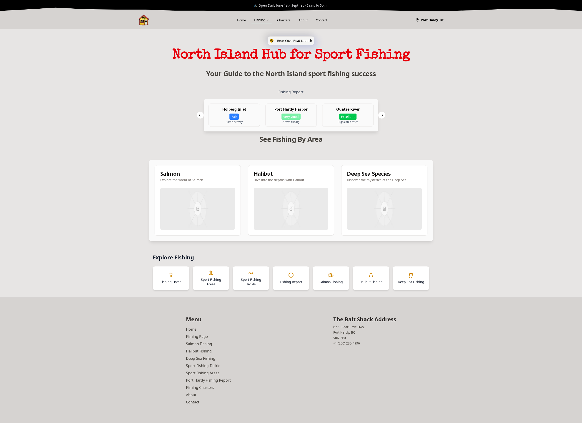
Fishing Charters (200, 387)
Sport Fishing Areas (202, 372)
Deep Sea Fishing (200, 358)
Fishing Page (197, 336)
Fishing (259, 20)
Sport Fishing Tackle (203, 365)
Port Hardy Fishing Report (208, 380)
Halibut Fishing (199, 351)
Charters (283, 20)
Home (241, 20)
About (303, 20)
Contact (321, 20)
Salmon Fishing (199, 343)
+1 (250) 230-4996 (346, 343)
